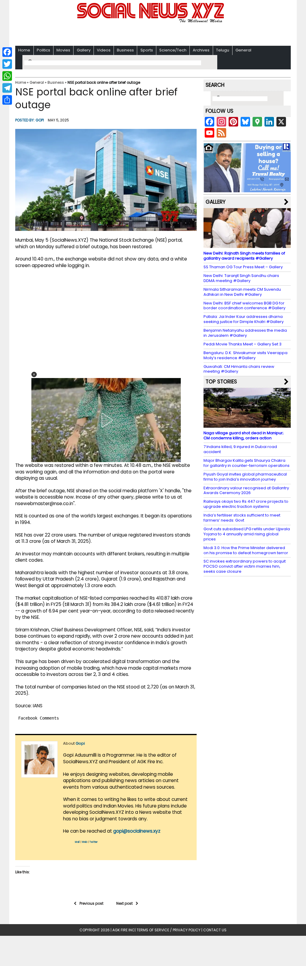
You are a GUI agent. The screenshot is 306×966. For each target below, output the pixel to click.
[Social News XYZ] (151, 21)
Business (125, 50)
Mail (77, 842)
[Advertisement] (153, 33)
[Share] (7, 100)
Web (84, 842)
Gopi (40, 120)
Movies (63, 50)
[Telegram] (7, 88)
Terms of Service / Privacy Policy (169, 930)
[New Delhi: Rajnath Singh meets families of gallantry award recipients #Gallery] (247, 245)
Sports (146, 50)
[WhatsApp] (7, 76)
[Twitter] (7, 64)
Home (24, 50)
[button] (34, 374)
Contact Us (215, 930)
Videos (104, 50)
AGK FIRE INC (123, 930)
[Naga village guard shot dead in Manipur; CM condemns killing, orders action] (247, 424)
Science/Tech (172, 50)
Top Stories (221, 381)
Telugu (222, 50)
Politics (43, 50)
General (243, 50)
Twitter (93, 842)
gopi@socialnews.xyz (136, 831)
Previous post (91, 903)
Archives (201, 50)
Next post (124, 903)
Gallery (84, 50)
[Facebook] (7, 52)
